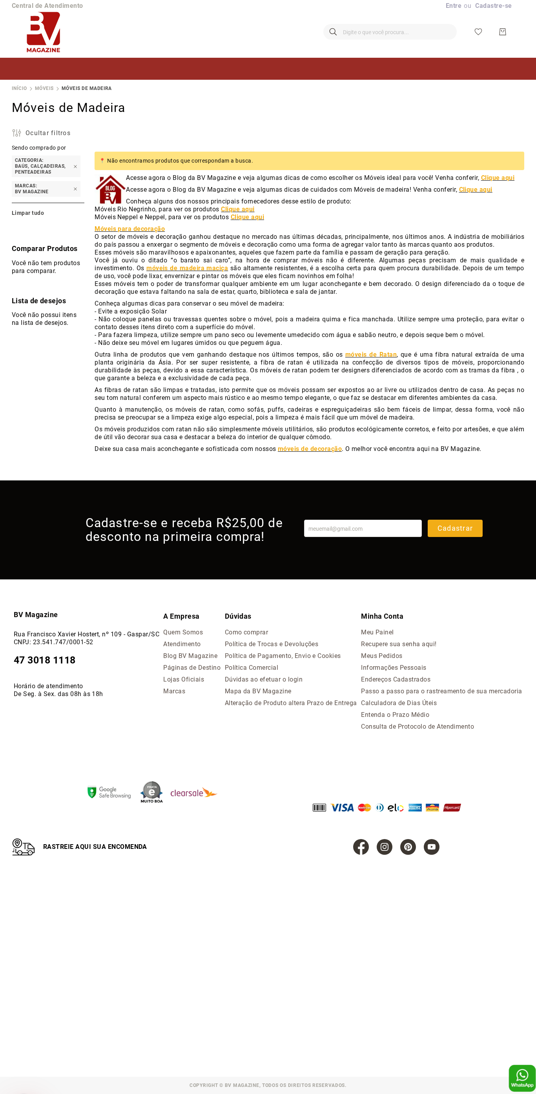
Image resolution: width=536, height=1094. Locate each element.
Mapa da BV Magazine (258, 691)
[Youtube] (431, 847)
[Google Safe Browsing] (113, 793)
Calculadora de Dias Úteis (399, 703)
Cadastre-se (493, 5)
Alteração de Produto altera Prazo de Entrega (291, 703)
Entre (453, 5)
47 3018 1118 (45, 660)
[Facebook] (361, 847)
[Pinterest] (408, 847)
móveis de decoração (310, 449)
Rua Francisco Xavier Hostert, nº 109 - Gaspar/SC (86, 634)
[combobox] (390, 32)
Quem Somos (183, 632)
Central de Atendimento (47, 5)
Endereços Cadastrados (395, 679)
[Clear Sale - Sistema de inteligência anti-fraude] (198, 793)
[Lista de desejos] (478, 32)
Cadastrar (455, 528)
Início (19, 88)
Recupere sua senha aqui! (399, 644)
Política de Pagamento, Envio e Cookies (283, 656)
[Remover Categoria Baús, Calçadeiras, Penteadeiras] (75, 166)
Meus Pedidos (382, 656)
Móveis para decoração (130, 229)
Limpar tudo (28, 213)
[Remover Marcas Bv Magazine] (75, 189)
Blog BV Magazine (190, 656)
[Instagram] (384, 847)
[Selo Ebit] (155, 792)
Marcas (174, 691)
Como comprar (246, 632)
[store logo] (43, 32)
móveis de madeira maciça (187, 268)
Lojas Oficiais (183, 679)
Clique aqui (497, 177)
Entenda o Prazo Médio (395, 714)
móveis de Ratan (371, 354)
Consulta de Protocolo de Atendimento (417, 726)
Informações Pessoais (394, 667)
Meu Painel (377, 632)
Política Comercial (252, 667)
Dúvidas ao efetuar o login (264, 679)
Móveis (44, 88)
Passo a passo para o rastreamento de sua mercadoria (441, 691)
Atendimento (182, 644)
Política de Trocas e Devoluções (272, 644)
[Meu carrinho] (503, 32)
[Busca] (333, 32)
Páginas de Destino (192, 667)
